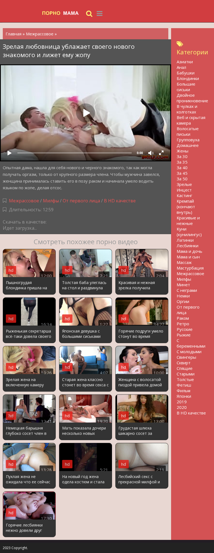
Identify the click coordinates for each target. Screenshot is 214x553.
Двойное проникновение (192, 97)
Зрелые (184, 184)
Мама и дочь (189, 251)
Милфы (51, 201)
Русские (185, 329)
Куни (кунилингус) (189, 231)
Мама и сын (188, 256)
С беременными (191, 343)
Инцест (184, 190)
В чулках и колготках (187, 109)
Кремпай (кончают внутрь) (186, 206)
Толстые (185, 379)
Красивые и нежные (188, 220)
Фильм (183, 390)
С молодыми (189, 351)
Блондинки (188, 78)
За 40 (182, 167)
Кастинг (184, 195)
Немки (183, 296)
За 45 (182, 173)
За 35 (182, 162)
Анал (181, 67)
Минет (183, 284)
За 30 (182, 156)
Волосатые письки (188, 131)
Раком (183, 318)
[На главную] (63, 13)
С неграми (187, 290)
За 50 (182, 178)
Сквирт (184, 362)
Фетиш (184, 385)
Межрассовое (24, 201)
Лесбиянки (187, 245)
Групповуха (188, 139)
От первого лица (81, 201)
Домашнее (188, 145)
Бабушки (185, 73)
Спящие (185, 368)
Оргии (183, 301)
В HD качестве (120, 201)
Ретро (183, 323)
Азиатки (185, 61)
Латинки (185, 240)
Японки (184, 396)
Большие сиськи (186, 86)
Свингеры (186, 357)
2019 (182, 401)
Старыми (185, 374)
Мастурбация (190, 268)
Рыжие (184, 335)
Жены (182, 151)
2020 (182, 407)
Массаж (184, 262)
